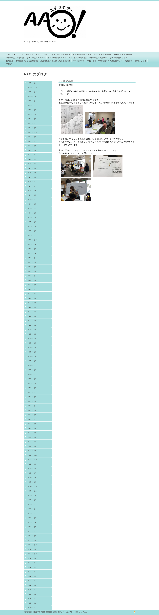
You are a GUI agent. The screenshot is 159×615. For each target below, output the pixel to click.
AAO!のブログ (79, 61)
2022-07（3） (32, 298)
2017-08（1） (32, 562)
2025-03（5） (32, 154)
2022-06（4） (32, 302)
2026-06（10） (33, 92)
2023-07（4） (32, 244)
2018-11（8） (32, 495)
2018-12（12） (33, 491)
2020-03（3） (32, 423)
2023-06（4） (32, 249)
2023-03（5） (32, 262)
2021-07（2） (32, 352)
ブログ (9, 64)
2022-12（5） (32, 275)
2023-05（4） (32, 253)
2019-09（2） (32, 450)
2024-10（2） (32, 177)
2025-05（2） (32, 145)
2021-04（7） (32, 365)
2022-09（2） (32, 289)
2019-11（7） (32, 441)
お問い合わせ (140, 61)
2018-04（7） (32, 527)
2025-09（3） (32, 128)
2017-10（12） (33, 553)
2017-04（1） (32, 571)
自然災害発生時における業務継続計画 (22, 61)
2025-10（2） (32, 123)
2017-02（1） (32, 580)
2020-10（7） (32, 392)
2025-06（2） (32, 141)
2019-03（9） (32, 477)
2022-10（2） (32, 284)
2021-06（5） (32, 356)
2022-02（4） (32, 320)
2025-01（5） (32, 163)
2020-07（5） (32, 406)
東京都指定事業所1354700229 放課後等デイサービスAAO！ (51, 612)
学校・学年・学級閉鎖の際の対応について (105, 61)
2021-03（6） (32, 370)
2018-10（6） (32, 500)
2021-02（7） (32, 374)
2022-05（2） (32, 307)
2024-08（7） (32, 186)
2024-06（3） (32, 195)
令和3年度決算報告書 (15, 58)
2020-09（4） (32, 397)
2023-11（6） (32, 226)
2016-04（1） (32, 598)
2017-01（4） (32, 585)
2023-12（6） (32, 222)
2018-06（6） (32, 518)
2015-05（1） (32, 607)
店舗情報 (129, 61)
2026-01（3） (32, 110)
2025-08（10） (33, 132)
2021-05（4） (32, 361)
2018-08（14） (33, 509)
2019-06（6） (32, 464)
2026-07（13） (33, 87)
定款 (22, 55)
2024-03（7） (32, 208)
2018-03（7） (32, 531)
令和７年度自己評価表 (36, 58)
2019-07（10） (33, 459)
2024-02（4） (32, 213)
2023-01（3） (32, 271)
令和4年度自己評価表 (98, 58)
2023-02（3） (32, 267)
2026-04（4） (32, 96)
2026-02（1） (32, 105)
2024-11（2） (32, 172)
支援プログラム (42, 55)
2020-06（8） (32, 410)
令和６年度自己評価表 (57, 58)
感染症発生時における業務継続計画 (55, 61)
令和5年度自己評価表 (78, 58)
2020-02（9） (32, 428)
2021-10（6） (32, 338)
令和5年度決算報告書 (103, 55)
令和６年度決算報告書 (82, 55)
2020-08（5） (32, 401)
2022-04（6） (32, 311)
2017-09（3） (32, 558)
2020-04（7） (32, 419)
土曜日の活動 (66, 85)
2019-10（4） (32, 446)
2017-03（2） (32, 576)
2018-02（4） (32, 536)
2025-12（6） (32, 114)
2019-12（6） (32, 437)
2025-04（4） (32, 150)
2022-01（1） (32, 325)
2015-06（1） (32, 603)
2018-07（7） (32, 513)
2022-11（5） (32, 280)
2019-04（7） (32, 473)
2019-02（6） (32, 482)
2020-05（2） (32, 414)
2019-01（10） (33, 486)
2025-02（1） (32, 159)
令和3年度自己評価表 (118, 58)
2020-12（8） (32, 383)
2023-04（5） (32, 258)
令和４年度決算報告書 (123, 55)
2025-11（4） (32, 119)
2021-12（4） (32, 329)
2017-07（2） (32, 567)
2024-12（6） (32, 168)
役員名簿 (30, 55)
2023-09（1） (32, 235)
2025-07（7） (32, 136)
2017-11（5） (32, 549)
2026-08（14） (33, 83)
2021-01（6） (32, 379)
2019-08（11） (33, 455)
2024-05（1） (32, 199)
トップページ (11, 55)
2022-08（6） (32, 293)
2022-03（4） (32, 316)
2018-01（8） (32, 540)
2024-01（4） (32, 217)
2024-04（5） (32, 204)
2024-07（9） (32, 190)
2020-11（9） (32, 388)
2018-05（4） (32, 522)
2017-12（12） (33, 545)
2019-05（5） (32, 468)
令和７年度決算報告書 (61, 55)
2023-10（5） (32, 231)
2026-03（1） (32, 101)
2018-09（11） (33, 504)
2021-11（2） (32, 334)
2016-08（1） (32, 589)
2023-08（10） (33, 240)
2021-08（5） (32, 347)
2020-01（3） (32, 432)
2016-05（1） (32, 594)
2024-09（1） (32, 181)
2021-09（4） (32, 343)
